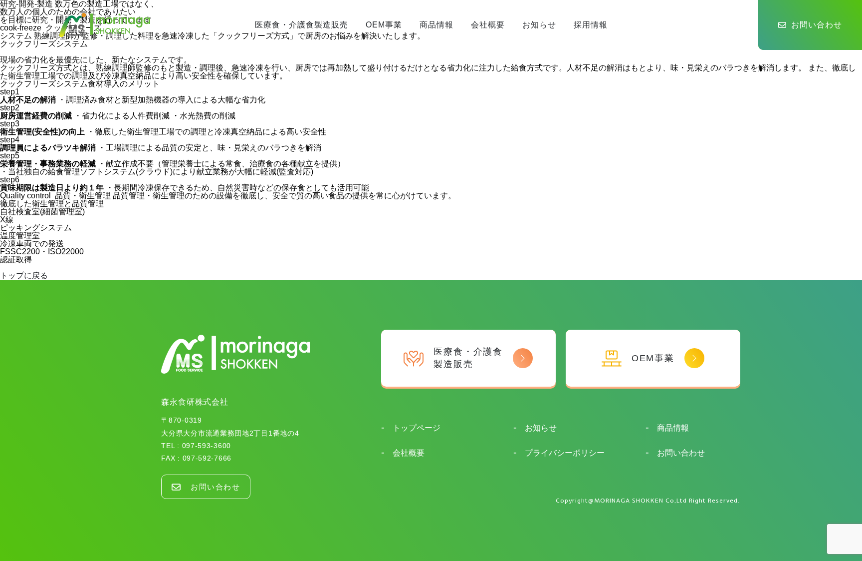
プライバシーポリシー (564, 453)
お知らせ (539, 24)
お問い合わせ (816, 24)
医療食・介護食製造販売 (301, 24)
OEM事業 (384, 24)
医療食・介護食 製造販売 (468, 358)
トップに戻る (24, 275)
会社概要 (488, 24)
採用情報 (591, 24)
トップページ (415, 428)
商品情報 (436, 24)
